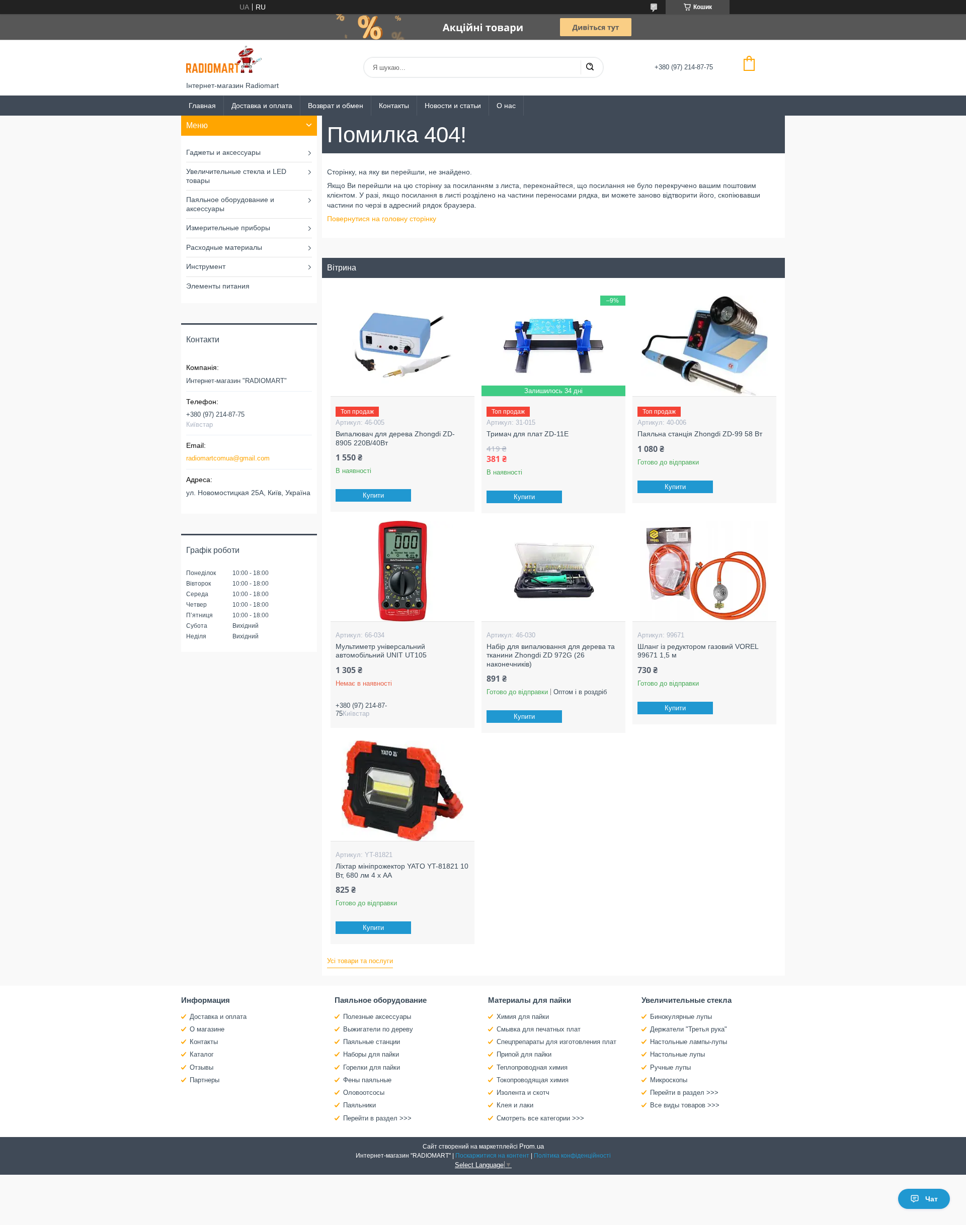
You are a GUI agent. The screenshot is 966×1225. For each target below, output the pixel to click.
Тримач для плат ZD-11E (528, 434)
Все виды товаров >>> (684, 1105)
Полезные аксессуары (377, 1016)
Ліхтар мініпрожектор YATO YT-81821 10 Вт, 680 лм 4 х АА (402, 870)
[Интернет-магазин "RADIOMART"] (224, 60)
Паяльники (359, 1105)
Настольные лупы (677, 1054)
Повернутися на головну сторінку (381, 219)
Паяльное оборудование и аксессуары (230, 204)
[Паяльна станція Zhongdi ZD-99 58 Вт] (704, 346)
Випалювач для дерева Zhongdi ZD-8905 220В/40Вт (395, 438)
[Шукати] (590, 67)
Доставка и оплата (261, 106)
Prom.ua (531, 1146)
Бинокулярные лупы (681, 1016)
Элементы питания (218, 286)
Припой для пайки (524, 1054)
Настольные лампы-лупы (688, 1042)
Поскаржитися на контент (492, 1155)
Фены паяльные (367, 1080)
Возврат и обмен (335, 106)
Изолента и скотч (523, 1092)
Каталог (202, 1054)
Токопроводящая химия (533, 1080)
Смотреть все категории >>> (540, 1118)
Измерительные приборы (228, 228)
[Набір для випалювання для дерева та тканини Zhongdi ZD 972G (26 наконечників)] (553, 571)
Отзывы (201, 1067)
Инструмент (205, 266)
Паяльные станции (371, 1042)
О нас (506, 106)
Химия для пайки (523, 1016)
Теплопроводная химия (532, 1067)
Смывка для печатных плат (539, 1029)
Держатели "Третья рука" (688, 1029)
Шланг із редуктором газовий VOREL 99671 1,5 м (697, 650)
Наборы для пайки (371, 1054)
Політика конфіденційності (572, 1155)
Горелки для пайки (371, 1067)
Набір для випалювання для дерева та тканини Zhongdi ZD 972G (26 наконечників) (551, 655)
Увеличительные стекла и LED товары (236, 175)
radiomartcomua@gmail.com (228, 458)
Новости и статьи (453, 106)
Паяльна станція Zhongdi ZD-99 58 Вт (699, 434)
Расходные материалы (224, 247)
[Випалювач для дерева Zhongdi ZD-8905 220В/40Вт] (402, 346)
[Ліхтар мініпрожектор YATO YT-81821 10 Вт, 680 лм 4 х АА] (402, 790)
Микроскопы (668, 1080)
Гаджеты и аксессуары (223, 152)
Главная (202, 106)
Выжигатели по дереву (378, 1029)
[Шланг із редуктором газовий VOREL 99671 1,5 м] (704, 571)
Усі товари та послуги (360, 961)
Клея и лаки (515, 1105)
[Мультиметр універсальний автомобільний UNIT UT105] (402, 571)
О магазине (207, 1029)
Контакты (394, 106)
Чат (931, 1199)
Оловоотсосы (363, 1092)
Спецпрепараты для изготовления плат (556, 1042)
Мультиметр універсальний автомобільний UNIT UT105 (381, 650)
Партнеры (204, 1080)
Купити (373, 495)
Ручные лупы (670, 1067)
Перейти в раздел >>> (377, 1118)
